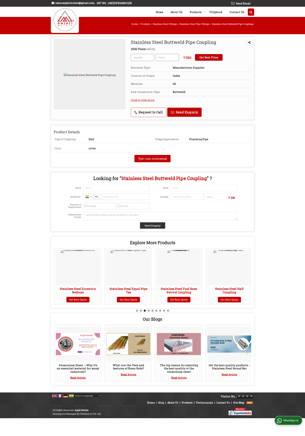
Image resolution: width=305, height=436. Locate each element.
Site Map (238, 402)
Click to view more (142, 100)
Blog (161, 402)
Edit (189, 57)
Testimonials (204, 402)
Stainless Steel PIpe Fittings (194, 24)
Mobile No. (75, 196)
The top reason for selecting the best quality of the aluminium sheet (165, 368)
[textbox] (167, 57)
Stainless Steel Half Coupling (210, 290)
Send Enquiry (186, 112)
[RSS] (250, 402)
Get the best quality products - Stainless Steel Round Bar (216, 366)
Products (196, 12)
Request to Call (150, 112)
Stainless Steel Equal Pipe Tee (109, 290)
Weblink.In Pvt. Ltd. (90, 413)
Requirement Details (74, 216)
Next (246, 353)
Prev (58, 353)
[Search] (251, 12)
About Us (177, 12)
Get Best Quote (59, 299)
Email (165, 187)
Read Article (64, 377)
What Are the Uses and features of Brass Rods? (115, 366)
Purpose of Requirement (74, 205)
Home (159, 12)
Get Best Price (208, 57)
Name (78, 187)
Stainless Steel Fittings (165, 24)
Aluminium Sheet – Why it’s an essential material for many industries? (64, 368)
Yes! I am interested (152, 159)
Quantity (164, 196)
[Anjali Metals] (64, 19)
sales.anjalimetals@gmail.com (75, 3)
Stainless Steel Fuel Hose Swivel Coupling (160, 290)
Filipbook (215, 12)
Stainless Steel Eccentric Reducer (59, 290)
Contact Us (237, 12)
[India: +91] (88, 197)
